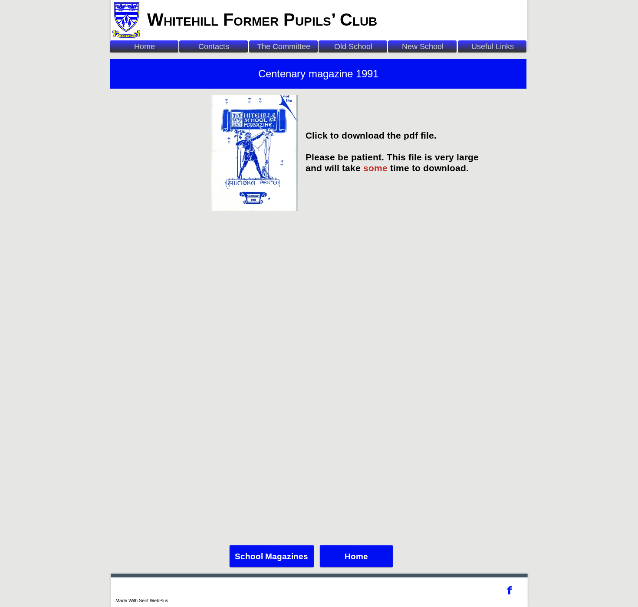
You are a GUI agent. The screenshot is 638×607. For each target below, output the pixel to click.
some (375, 168)
